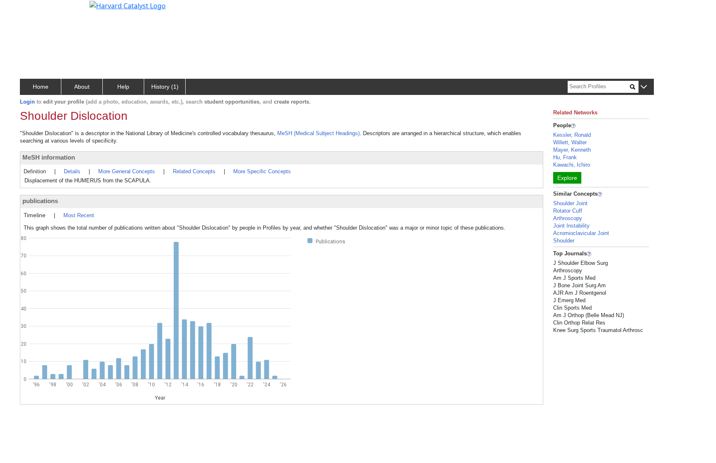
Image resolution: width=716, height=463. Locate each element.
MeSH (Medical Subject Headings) (318, 133)
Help (123, 86)
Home (40, 86)
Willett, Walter (570, 142)
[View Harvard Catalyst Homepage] (128, 5)
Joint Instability (571, 226)
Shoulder (563, 241)
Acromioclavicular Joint (581, 233)
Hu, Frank (565, 157)
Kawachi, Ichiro (571, 165)
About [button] (82, 86)
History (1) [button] (165, 86)
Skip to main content (34, 10)
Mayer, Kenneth (572, 150)
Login (27, 102)
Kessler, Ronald (572, 135)
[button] (644, 87)
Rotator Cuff (567, 211)
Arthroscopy (567, 218)
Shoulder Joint (570, 203)
